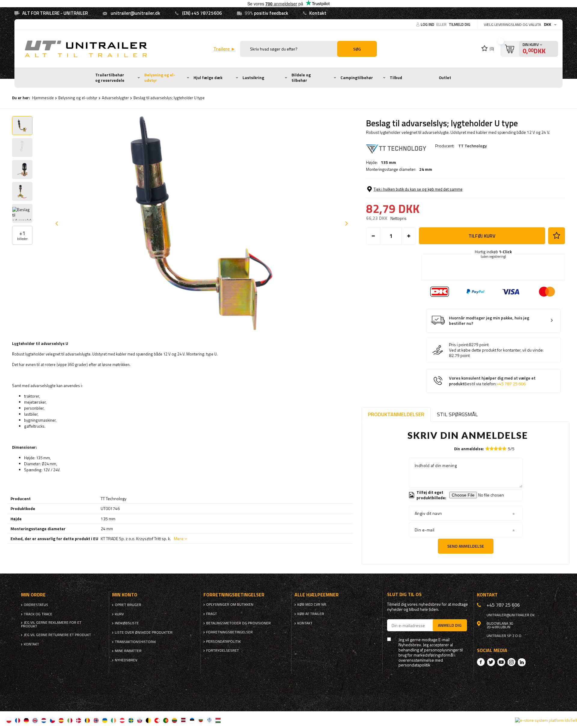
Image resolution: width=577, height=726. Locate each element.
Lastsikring (253, 78)
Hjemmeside (43, 98)
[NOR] (96, 720)
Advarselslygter (115, 98)
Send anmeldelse (465, 546)
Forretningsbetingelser (229, 632)
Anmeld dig (450, 625)
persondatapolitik (414, 665)
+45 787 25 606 (511, 383)
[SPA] (61, 720)
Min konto (124, 595)
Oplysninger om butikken (229, 604)
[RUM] (87, 720)
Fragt (211, 614)
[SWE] (131, 720)
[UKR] (104, 720)
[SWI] (157, 720)
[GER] (26, 720)
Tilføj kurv (482, 235)
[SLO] (139, 720)
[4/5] (500, 448)
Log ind (428, 24)
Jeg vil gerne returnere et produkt (57, 635)
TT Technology (472, 146)
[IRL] (113, 720)
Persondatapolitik (223, 641)
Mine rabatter (128, 651)
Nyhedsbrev (126, 660)
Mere (179, 538)
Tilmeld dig (459, 24)
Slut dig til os (404, 594)
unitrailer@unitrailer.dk (135, 13)
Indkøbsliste (127, 623)
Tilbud (396, 78)
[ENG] (35, 720)
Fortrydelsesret (222, 650)
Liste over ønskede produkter (143, 632)
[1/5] (487, 448)
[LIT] (174, 720)
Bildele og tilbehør (301, 77)
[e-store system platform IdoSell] (546, 720)
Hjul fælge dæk (208, 78)
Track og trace (38, 614)
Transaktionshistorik (135, 642)
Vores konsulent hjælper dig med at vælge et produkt (492, 380)
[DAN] (78, 720)
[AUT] (122, 720)
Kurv (119, 614)
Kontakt (317, 13)
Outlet (445, 78)
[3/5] (496, 448)
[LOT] (183, 720)
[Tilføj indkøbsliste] (556, 235)
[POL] (9, 720)
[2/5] (492, 448)
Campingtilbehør (356, 78)
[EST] (192, 720)
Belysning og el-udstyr (159, 77)
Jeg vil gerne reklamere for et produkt (51, 624)
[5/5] (504, 448)
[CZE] (52, 720)
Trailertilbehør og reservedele (109, 77)
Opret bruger (128, 605)
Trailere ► (224, 49)
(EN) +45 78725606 (202, 13)
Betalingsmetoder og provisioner (238, 623)
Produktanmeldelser (396, 414)
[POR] (165, 720)
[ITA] (70, 720)
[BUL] (200, 720)
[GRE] (209, 720)
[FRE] (17, 720)
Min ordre (33, 595)
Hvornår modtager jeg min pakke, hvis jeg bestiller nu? (489, 320)
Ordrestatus (36, 605)
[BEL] (148, 720)
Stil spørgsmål (457, 414)
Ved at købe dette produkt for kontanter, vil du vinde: (496, 350)
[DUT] (43, 720)
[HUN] (218, 720)
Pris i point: (459, 344)
